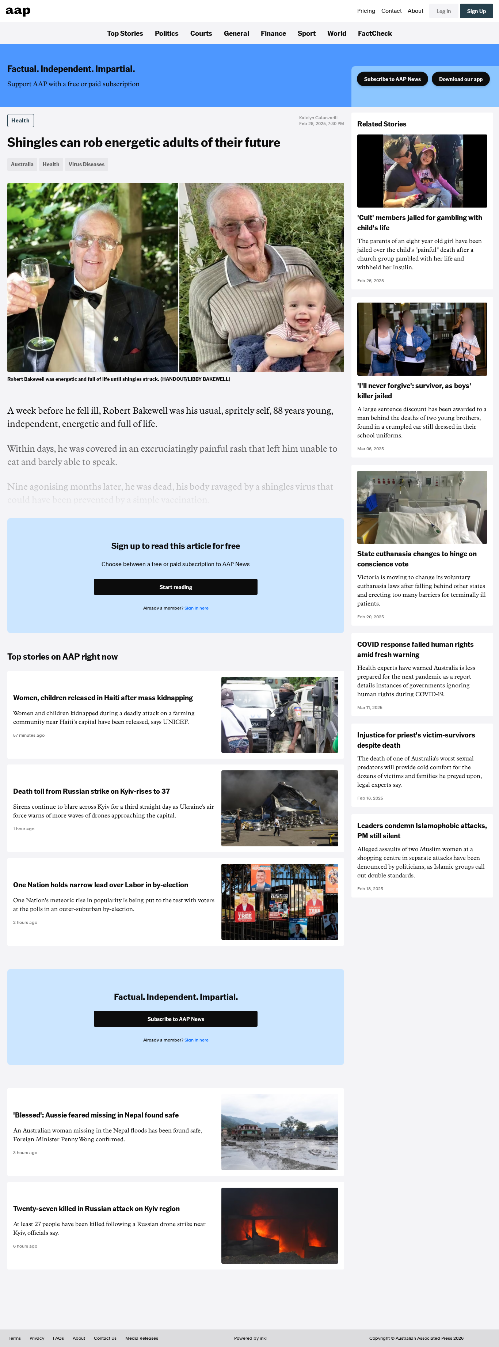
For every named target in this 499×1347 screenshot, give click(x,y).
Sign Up (476, 11)
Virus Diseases (86, 164)
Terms (15, 1338)
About (415, 11)
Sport (307, 33)
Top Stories (125, 33)
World (336, 33)
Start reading (176, 587)
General (236, 33)
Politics (167, 33)
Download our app (461, 79)
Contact (391, 11)
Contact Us (105, 1338)
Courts (201, 33)
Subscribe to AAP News (392, 79)
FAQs (58, 1338)
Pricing (366, 11)
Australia (22, 164)
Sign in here (196, 608)
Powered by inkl (250, 1338)
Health (20, 120)
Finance (273, 33)
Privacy (37, 1338)
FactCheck (375, 33)
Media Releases (141, 1338)
